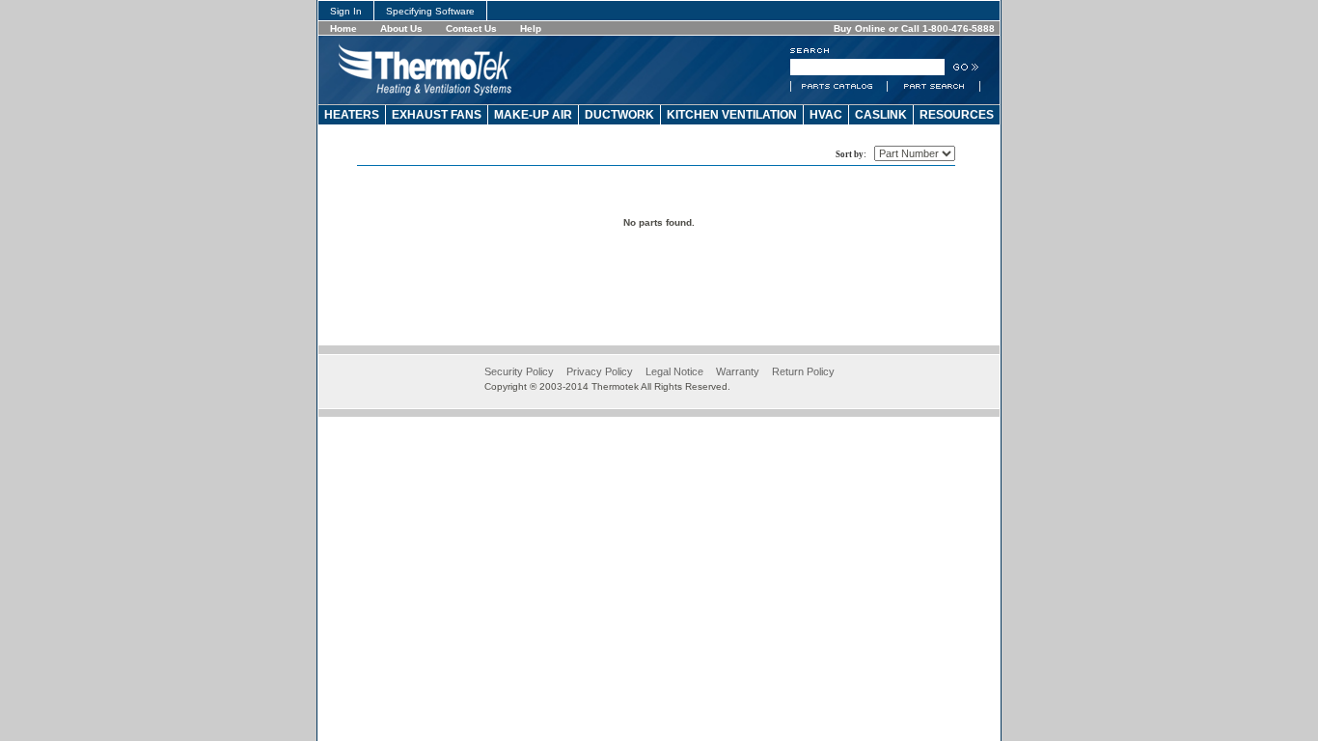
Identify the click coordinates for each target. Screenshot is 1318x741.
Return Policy (803, 371)
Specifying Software (430, 11)
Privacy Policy (599, 371)
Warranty (737, 371)
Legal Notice (674, 371)
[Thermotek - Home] (425, 91)
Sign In (345, 11)
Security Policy (519, 371)
